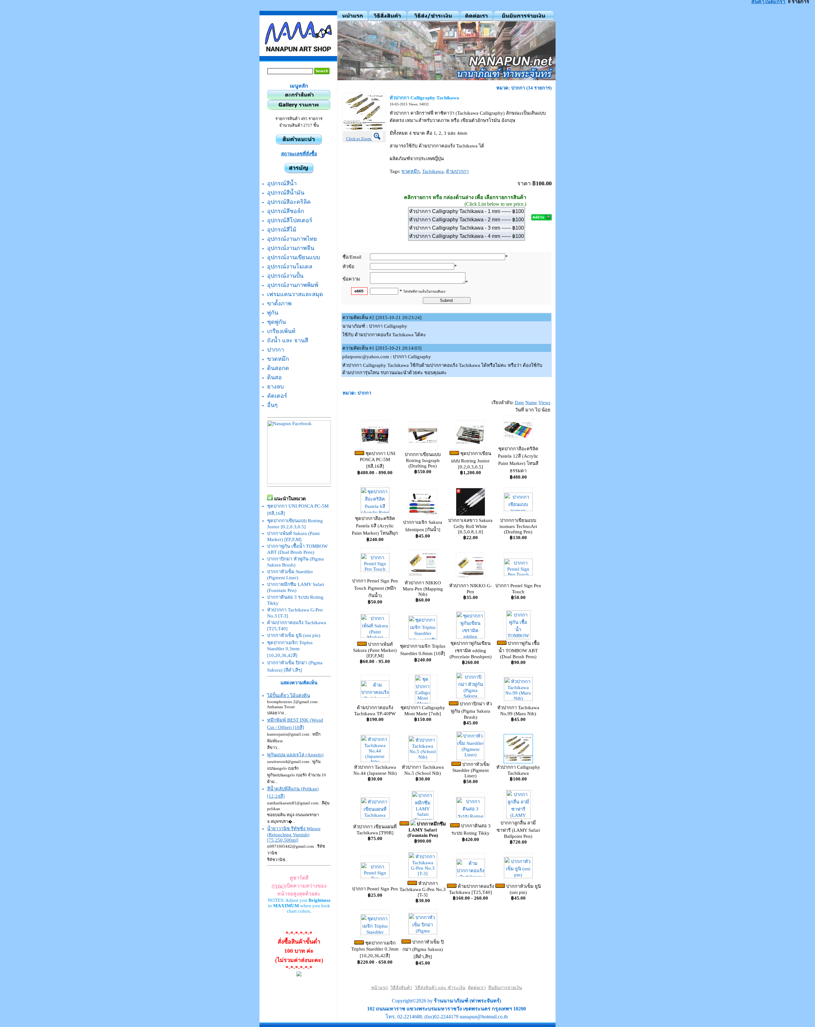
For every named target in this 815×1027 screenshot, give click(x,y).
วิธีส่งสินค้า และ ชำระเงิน (440, 987)
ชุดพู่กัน (276, 322)
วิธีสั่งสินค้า (401, 987)
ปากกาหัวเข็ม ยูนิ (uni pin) (293, 635)
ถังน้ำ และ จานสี (287, 340)
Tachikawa (432, 171)
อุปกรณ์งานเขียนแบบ (293, 257)
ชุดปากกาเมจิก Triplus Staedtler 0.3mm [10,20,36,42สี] (290, 649)
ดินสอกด (278, 368)
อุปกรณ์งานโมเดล (289, 266)
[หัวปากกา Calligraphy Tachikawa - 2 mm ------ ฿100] (466, 220)
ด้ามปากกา (457, 171)
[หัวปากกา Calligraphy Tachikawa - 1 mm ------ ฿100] (466, 211)
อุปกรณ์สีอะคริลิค (289, 202)
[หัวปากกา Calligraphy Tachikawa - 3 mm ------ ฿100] (466, 228)
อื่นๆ (272, 405)
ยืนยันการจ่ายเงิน (505, 987)
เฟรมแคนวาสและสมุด (295, 294)
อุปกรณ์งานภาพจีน (290, 248)
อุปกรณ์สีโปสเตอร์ (289, 220)
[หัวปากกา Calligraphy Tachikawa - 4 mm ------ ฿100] (466, 236)
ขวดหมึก (278, 359)
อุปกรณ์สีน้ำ (282, 183)
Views (544, 402)
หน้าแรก (379, 987)
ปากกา (275, 349)
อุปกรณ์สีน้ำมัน (285, 192)
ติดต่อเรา (477, 987)
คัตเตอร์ (277, 396)
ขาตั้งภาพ (279, 303)
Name (531, 402)
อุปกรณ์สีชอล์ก (285, 211)
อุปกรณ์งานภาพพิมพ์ (292, 285)
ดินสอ (274, 377)
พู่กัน (272, 313)
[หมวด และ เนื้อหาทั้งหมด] (299, 171)
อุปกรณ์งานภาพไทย (292, 239)
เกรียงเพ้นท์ (281, 331)
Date (519, 402)
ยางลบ (275, 386)
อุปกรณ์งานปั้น (285, 276)
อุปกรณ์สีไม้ (281, 229)
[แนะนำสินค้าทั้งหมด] (299, 143)
